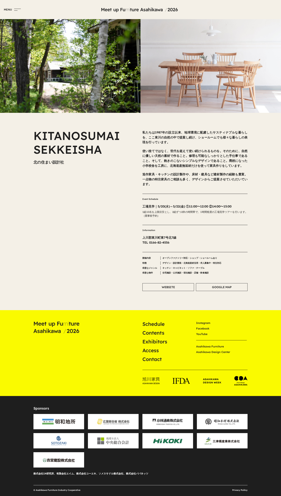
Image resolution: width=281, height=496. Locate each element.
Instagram (203, 323)
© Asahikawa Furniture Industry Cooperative (56, 490)
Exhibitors (154, 341)
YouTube (201, 334)
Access (150, 350)
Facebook (202, 328)
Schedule (153, 324)
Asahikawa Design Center (213, 352)
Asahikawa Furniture (210, 346)
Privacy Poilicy (240, 490)
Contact (152, 359)
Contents (153, 333)
